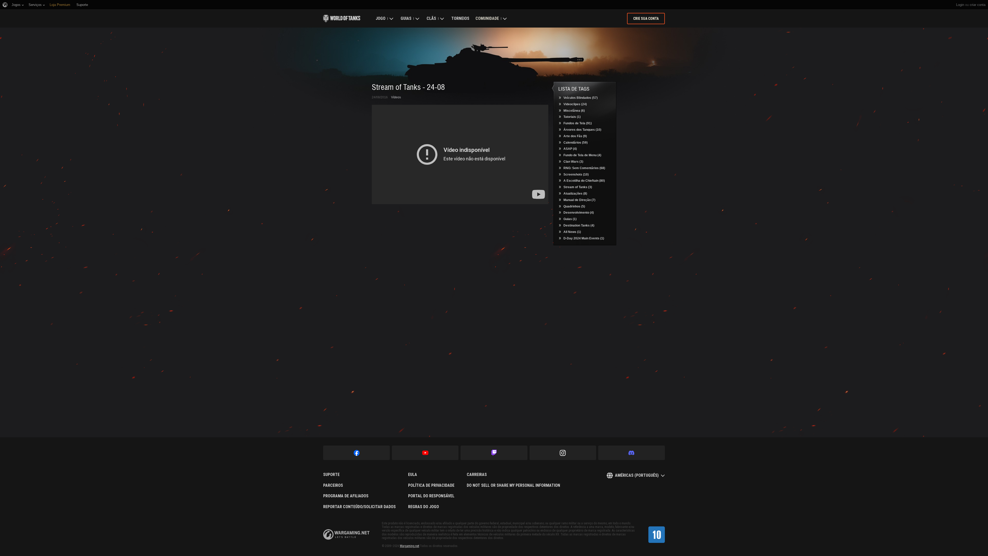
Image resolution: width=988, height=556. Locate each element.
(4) (570, 149)
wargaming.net (346, 534)
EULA (412, 474)
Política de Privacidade (431, 485)
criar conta (977, 5)
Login (960, 5)
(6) (574, 110)
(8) (575, 193)
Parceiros (333, 485)
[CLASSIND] (656, 534)
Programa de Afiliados (345, 496)
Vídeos (396, 97)
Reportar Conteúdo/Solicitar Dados (359, 507)
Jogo (380, 18)
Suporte (331, 474)
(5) (574, 206)
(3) (573, 161)
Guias (406, 18)
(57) (580, 98)
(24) (575, 104)
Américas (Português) (637, 475)
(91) (577, 123)
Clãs (431, 18)
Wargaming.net (409, 546)
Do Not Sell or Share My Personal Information (513, 485)
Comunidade (487, 18)
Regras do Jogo (423, 507)
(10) (582, 130)
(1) (572, 117)
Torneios (460, 18)
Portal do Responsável (431, 496)
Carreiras (477, 474)
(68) (584, 168)
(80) (584, 181)
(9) (575, 136)
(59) (575, 142)
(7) (579, 200)
